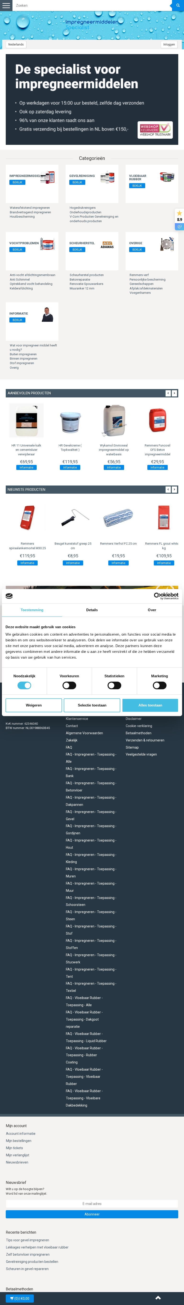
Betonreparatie (80, 279)
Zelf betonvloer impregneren (28, 1254)
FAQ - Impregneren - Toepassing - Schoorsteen (91, 901)
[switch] (69, 685)
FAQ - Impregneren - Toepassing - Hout (91, 843)
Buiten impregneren (23, 354)
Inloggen (169, 44)
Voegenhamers (140, 292)
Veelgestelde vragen (141, 754)
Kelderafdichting (21, 288)
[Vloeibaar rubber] (167, 176)
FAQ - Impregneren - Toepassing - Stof (91, 929)
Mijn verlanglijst (17, 1155)
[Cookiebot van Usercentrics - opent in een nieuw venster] (157, 596)
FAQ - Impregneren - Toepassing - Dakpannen (91, 801)
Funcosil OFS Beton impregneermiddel (130, 450)
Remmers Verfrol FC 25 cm (118, 543)
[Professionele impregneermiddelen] (92, 25)
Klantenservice (77, 719)
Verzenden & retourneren (145, 740)
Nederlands (16, 44)
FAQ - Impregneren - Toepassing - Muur (91, 887)
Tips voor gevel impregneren (27, 1240)
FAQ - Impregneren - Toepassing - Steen (91, 915)
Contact (72, 726)
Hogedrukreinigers (83, 207)
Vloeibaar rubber (137, 177)
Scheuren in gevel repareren (27, 1269)
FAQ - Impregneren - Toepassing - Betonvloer (91, 786)
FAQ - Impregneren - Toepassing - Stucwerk (91, 958)
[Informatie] (47, 314)
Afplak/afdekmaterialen (146, 288)
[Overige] (167, 244)
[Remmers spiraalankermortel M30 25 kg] (27, 517)
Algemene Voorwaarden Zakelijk (84, 736)
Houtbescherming (22, 216)
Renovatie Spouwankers (86, 284)
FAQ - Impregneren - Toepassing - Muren (91, 872)
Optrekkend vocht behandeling (31, 284)
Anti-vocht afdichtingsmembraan (32, 275)
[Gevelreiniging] (107, 176)
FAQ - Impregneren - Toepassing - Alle (91, 757)
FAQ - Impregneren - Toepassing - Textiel (91, 987)
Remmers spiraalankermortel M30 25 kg (27, 548)
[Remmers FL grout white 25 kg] (164, 517)
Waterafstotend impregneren (30, 207)
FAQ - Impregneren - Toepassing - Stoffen (91, 944)
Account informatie (20, 1134)
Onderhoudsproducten (85, 212)
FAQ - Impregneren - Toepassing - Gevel (91, 815)
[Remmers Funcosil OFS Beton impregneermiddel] (129, 420)
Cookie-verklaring (139, 726)
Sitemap (132, 747)
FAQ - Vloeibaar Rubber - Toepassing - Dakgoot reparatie (84, 1019)
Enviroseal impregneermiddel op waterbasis (86, 450)
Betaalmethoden (138, 733)
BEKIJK (17, 182)
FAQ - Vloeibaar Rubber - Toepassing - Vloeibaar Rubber (84, 1077)
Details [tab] (92, 610)
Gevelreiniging (82, 176)
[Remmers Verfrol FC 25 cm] (118, 517)
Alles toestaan (150, 705)
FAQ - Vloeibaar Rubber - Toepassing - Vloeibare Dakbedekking (84, 1098)
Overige (135, 243)
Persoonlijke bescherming (148, 279)
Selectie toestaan (92, 705)
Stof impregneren (22, 363)
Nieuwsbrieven (17, 1162)
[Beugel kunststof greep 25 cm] (73, 517)
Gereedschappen (142, 284)
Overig (14, 367)
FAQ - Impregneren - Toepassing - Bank (91, 772)
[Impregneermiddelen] (47, 176)
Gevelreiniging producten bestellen (32, 1262)
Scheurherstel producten (87, 275)
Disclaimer (134, 719)
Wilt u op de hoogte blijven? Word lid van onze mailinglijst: (26, 1191)
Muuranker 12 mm (82, 288)
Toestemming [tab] (32, 610)
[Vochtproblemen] (47, 244)
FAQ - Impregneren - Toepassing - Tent (91, 972)
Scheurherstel (82, 243)
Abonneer (92, 1214)
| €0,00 (21, 1298)
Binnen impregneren (23, 358)
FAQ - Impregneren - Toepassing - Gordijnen (91, 829)
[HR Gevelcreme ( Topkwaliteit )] (42, 420)
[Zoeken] (178, 5)
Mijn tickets (14, 1148)
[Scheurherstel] (107, 244)
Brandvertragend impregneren (30, 212)
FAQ (69, 747)
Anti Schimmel (20, 279)
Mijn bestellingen (18, 1141)
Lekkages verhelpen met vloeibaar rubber (37, 1247)
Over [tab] (152, 610)
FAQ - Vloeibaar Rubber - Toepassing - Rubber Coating (84, 1055)
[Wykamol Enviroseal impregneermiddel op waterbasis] (86, 420)
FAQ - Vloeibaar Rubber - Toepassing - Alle (84, 1001)
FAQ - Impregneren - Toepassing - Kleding (91, 858)
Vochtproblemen (24, 243)
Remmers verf (139, 275)
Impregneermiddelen (27, 176)
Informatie (18, 313)
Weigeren (34, 705)
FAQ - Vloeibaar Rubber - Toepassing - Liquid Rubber (86, 1037)
